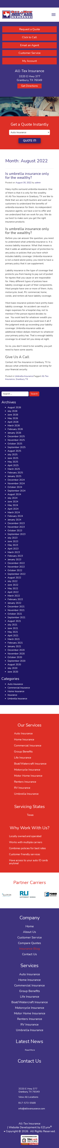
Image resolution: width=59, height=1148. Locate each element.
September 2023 (16, 534)
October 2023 (15, 530)
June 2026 (13, 414)
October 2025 (15, 443)
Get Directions (29, 86)
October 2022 (15, 570)
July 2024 (12, 497)
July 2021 (12, 624)
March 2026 (14, 425)
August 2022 (14, 577)
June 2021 (13, 628)
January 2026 (14, 432)
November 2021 (16, 610)
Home (29, 926)
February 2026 (15, 429)
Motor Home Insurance (28, 775)
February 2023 (15, 555)
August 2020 (14, 664)
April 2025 (13, 465)
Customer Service (30, 53)
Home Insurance (16, 691)
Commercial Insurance (19, 687)
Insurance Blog (29, 949)
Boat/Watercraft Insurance (30, 763)
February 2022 (15, 599)
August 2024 (14, 494)
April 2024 (13, 508)
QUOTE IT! (29, 140)
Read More (30, 1050)
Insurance (12, 694)
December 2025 (16, 436)
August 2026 (14, 407)
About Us (29, 932)
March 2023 (14, 552)
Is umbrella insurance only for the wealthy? (27, 175)
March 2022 (14, 595)
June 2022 (13, 584)
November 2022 (16, 566)
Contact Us (29, 954)
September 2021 (16, 617)
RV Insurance (22, 787)
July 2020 (12, 668)
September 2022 (16, 574)
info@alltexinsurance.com (31, 1108)
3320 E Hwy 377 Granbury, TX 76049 (29, 1090)
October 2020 (15, 657)
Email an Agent (29, 45)
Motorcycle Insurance (27, 769)
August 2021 (14, 621)
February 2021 (15, 642)
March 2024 (14, 512)
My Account (29, 61)
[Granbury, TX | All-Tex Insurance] (17, 14)
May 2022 (13, 588)
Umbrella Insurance (24, 376)
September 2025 (16, 447)
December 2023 (16, 523)
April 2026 (13, 421)
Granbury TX (22, 379)
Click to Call (29, 37)
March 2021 (14, 639)
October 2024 (15, 487)
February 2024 (15, 516)
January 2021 (14, 646)
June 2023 (13, 541)
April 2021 (13, 635)
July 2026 (12, 411)
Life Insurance (22, 757)
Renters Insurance (25, 781)
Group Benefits (23, 751)
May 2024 (13, 505)
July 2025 (12, 454)
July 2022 (12, 581)
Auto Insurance (15, 684)
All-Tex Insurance (29, 1123)
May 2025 (13, 461)
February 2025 (15, 472)
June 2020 (13, 671)
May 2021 (13, 631)
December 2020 (16, 650)
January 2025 (14, 476)
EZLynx (45, 1127)
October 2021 (15, 613)
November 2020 (16, 653)
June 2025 (13, 458)
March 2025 (14, 469)
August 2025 (14, 450)
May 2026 (13, 418)
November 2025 (16, 440)
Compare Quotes (29, 943)
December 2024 (16, 479)
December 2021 (16, 606)
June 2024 (13, 501)
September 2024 (16, 490)
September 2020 (16, 660)
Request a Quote (29, 29)
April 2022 (13, 592)
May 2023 (13, 545)
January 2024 (14, 519)
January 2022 (14, 602)
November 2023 (16, 526)
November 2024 (16, 483)
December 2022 (16, 563)
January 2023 (14, 559)
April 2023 (13, 548)
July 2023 (12, 537)
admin (38, 182)
